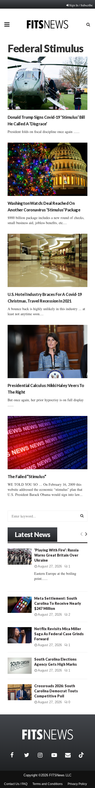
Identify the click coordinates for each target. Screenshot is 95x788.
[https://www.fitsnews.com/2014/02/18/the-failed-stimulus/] (47, 442)
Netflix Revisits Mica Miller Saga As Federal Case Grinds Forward (59, 634)
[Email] (70, 755)
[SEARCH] (82, 516)
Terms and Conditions (47, 784)
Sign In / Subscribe (80, 5)
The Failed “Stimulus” (27, 476)
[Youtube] (57, 755)
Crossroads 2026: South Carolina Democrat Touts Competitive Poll (56, 691)
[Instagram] (43, 755)
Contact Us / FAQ (15, 784)
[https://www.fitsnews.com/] (47, 734)
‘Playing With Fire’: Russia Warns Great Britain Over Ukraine (56, 555)
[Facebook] (16, 755)
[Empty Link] (81, 534)
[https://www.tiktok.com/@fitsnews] (82, 755)
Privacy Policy (77, 784)
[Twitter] (29, 755)
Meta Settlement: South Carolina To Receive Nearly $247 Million (57, 603)
